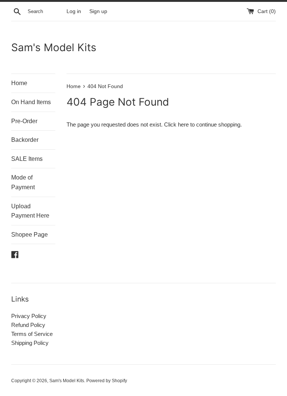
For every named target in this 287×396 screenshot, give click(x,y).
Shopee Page (29, 234)
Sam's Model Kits (53, 47)
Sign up (98, 11)
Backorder (24, 140)
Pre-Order (24, 121)
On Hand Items (31, 102)
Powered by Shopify (106, 380)
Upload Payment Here (30, 211)
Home (19, 83)
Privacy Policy (28, 316)
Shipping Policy (30, 343)
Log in (74, 11)
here (183, 124)
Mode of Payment (23, 182)
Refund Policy (28, 325)
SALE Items (27, 159)
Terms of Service (32, 334)
